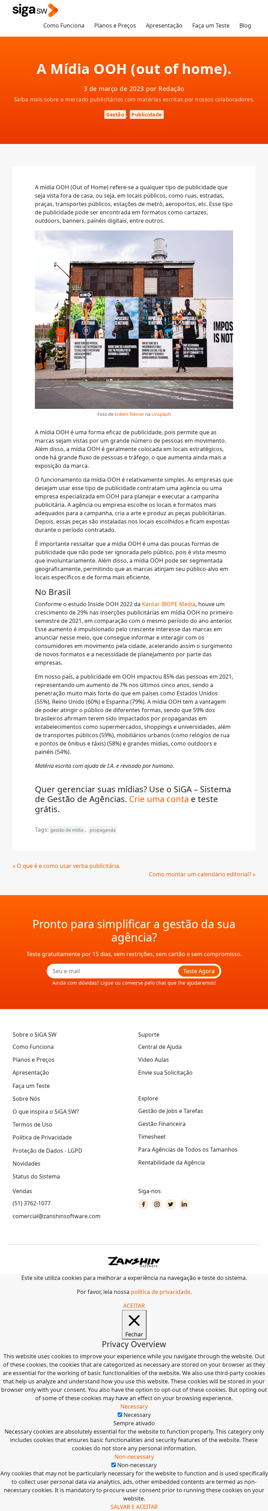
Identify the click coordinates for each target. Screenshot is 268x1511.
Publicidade (147, 114)
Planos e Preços (115, 25)
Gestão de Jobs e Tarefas (170, 1111)
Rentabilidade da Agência (171, 1162)
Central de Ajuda (160, 1047)
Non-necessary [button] (134, 1456)
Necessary (137, 1415)
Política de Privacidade (42, 1137)
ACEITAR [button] (134, 1306)
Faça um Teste (211, 25)
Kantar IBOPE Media (168, 604)
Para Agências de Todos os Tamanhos (188, 1149)
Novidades (26, 1163)
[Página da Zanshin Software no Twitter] (170, 1204)
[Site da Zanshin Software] (134, 1262)
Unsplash (161, 414)
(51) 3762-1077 (32, 1203)
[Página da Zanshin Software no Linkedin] (184, 1204)
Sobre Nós (26, 1098)
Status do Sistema (36, 1176)
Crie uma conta (159, 798)
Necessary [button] (134, 1406)
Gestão (115, 114)
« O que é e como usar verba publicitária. (66, 866)
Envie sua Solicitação (165, 1072)
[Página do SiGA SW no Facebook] (143, 1204)
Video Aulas (153, 1059)
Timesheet (152, 1136)
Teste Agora (199, 971)
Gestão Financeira (162, 1124)
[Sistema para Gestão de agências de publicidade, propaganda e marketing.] (35, 10)
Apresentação (164, 25)
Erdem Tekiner (129, 414)
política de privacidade (160, 1292)
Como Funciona (63, 25)
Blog (245, 25)
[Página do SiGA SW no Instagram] (157, 1204)
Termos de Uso (32, 1124)
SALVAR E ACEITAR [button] (134, 1507)
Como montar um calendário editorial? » (202, 874)
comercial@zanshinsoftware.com (56, 1216)
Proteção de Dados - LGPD (47, 1150)
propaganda (103, 830)
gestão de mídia (66, 830)
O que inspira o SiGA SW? (46, 1111)
